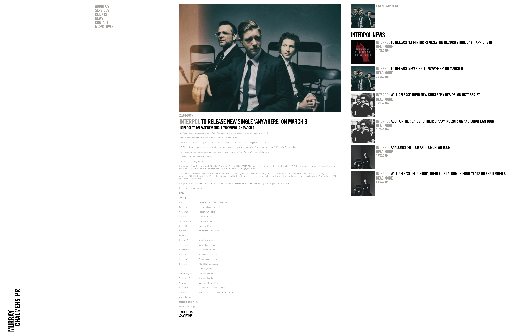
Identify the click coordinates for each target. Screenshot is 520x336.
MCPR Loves (104, 26)
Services (102, 10)
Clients (101, 14)
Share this (185, 315)
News (99, 18)
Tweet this (185, 312)
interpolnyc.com (186, 297)
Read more (384, 46)
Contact (101, 22)
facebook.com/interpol (189, 302)
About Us (102, 6)
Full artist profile (387, 6)
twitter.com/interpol (187, 306)
